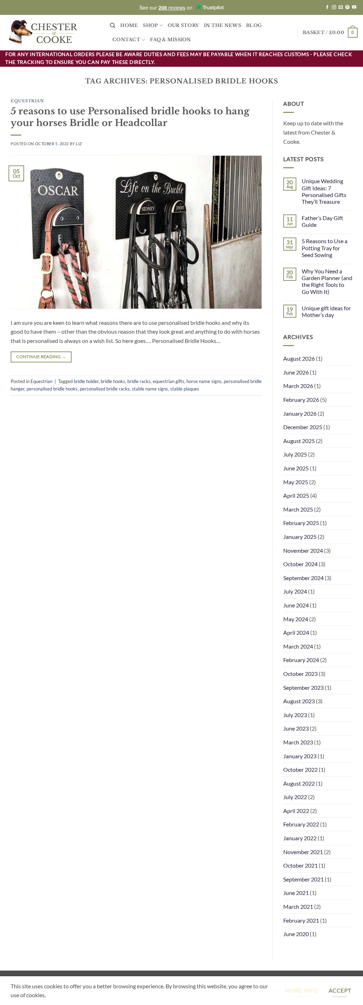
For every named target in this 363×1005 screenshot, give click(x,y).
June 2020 (296, 933)
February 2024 (301, 659)
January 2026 (300, 413)
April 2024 (296, 632)
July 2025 (295, 454)
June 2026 (296, 372)
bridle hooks (113, 381)
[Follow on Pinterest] (347, 7)
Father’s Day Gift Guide (322, 221)
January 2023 (300, 756)
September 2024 (303, 577)
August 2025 (299, 440)
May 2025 (295, 482)
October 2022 (300, 769)
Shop (150, 25)
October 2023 (300, 673)
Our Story (183, 25)
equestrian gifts (168, 381)
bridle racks (139, 381)
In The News (222, 25)
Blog (254, 25)
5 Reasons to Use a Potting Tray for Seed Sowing (324, 247)
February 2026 (301, 399)
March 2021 (298, 906)
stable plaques (184, 389)
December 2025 (302, 427)
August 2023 (299, 701)
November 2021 (303, 851)
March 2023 (298, 742)
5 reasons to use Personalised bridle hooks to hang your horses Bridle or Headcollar (130, 117)
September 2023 (303, 687)
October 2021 (300, 865)
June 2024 (296, 605)
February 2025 (301, 522)
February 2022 (301, 824)
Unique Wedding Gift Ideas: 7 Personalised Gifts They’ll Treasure (324, 191)
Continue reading (41, 356)
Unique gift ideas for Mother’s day (326, 311)
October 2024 (300, 564)
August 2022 (299, 783)
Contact (126, 39)
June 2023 (296, 728)
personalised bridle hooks (52, 389)
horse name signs (204, 381)
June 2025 (296, 468)
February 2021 (301, 920)
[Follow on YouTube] (354, 7)
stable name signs (150, 389)
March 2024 (298, 646)
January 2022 (300, 838)
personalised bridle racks (105, 389)
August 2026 (299, 358)
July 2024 (295, 591)
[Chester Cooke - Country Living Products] (52, 32)
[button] (330, 33)
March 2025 (298, 509)
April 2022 (296, 810)
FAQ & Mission (170, 39)
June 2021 (296, 892)
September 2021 (303, 879)
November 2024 (303, 550)
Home (129, 25)
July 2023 (295, 714)
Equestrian (27, 100)
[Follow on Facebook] (327, 7)
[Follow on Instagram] (334, 7)
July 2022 (295, 796)
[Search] (112, 25)
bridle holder (86, 381)
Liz (79, 143)
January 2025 (300, 536)
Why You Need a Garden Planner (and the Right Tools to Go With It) (327, 281)
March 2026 (298, 385)
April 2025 (296, 495)
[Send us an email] (341, 7)
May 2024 (295, 619)
